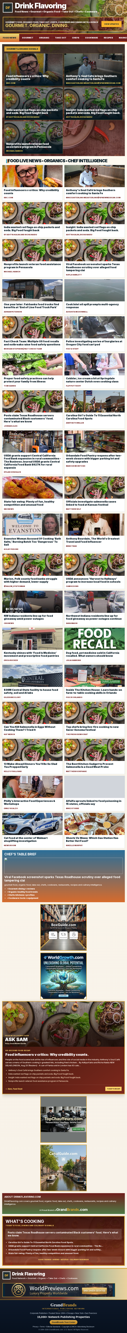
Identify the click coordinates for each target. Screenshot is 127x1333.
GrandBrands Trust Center (63, 1322)
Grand (63, 1305)
